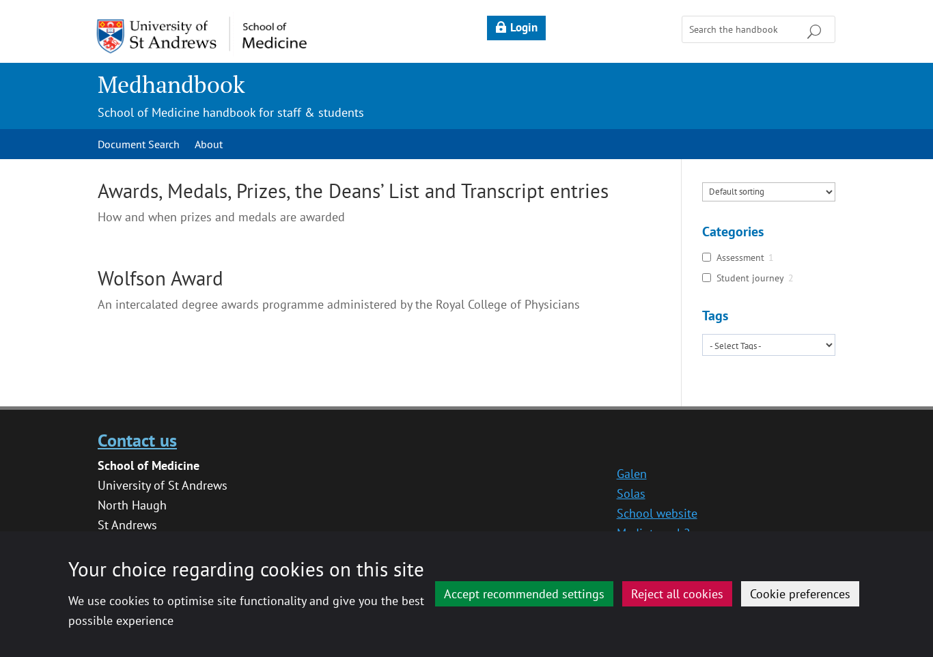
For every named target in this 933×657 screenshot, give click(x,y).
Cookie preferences (800, 594)
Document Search (139, 145)
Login (524, 27)
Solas (631, 493)
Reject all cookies (677, 594)
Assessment (740, 257)
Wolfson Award (160, 278)
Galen (632, 473)
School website (657, 513)
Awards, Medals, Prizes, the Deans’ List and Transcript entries (353, 191)
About (209, 145)
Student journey (750, 278)
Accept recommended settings (524, 594)
